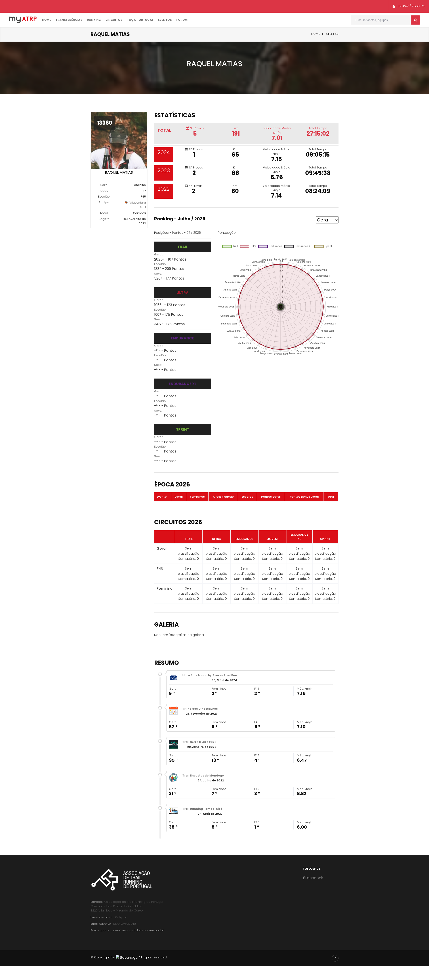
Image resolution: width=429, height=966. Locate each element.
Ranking (94, 20)
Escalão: (160, 264)
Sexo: (158, 273)
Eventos (165, 20)
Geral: (158, 254)
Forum (181, 20)
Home (46, 20)
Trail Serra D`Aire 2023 (199, 742)
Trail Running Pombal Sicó (202, 809)
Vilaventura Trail (137, 204)
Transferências (68, 20)
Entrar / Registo (411, 6)
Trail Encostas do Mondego (203, 775)
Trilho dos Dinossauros (200, 709)
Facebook (314, 877)
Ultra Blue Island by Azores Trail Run (209, 675)
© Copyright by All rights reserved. (128, 957)
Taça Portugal (140, 20)
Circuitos (113, 20)
